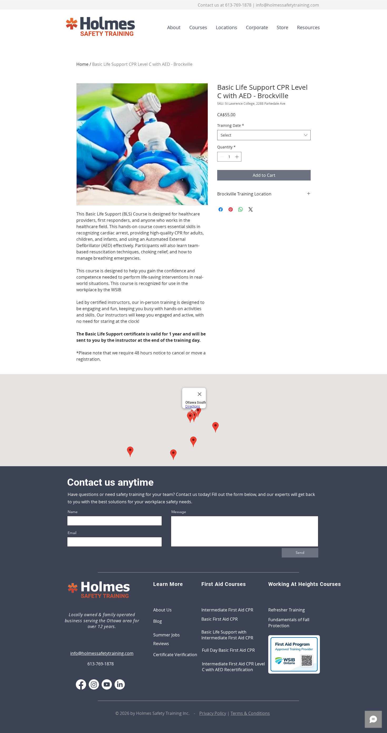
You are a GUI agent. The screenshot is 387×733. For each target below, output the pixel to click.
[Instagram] (94, 684)
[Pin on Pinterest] (230, 209)
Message (178, 512)
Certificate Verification (175, 654)
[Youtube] (107, 684)
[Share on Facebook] (220, 209)
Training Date (230, 125)
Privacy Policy (212, 713)
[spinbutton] (229, 156)
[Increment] (237, 156)
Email (72, 533)
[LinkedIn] (120, 684)
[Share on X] (250, 209)
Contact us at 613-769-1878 (224, 5)
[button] (196, 27)
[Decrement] (221, 156)
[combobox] (264, 135)
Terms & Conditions (250, 713)
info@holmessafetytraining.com (287, 5)
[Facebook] (81, 684)
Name (73, 512)
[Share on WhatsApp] (240, 209)
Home (82, 64)
